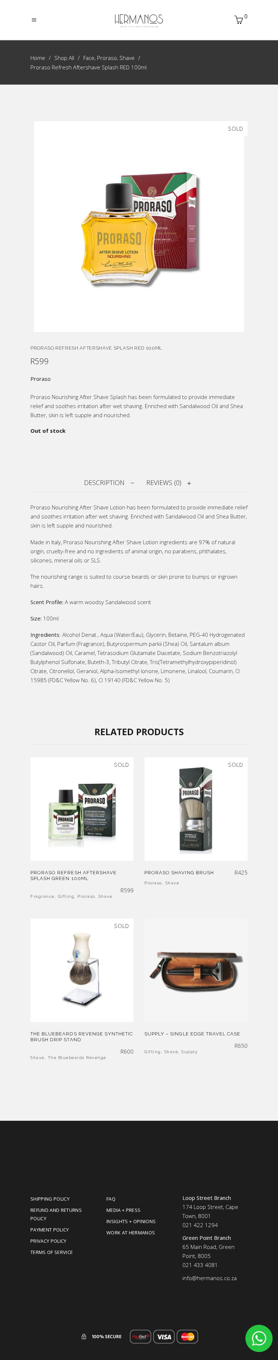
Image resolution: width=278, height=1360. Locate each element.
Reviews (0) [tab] (163, 482)
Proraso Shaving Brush (179, 872)
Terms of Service (51, 1252)
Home (37, 57)
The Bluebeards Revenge (77, 1057)
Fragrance (42, 896)
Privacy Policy (48, 1241)
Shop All (64, 57)
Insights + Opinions (131, 1221)
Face (88, 57)
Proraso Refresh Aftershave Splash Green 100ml (73, 875)
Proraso (107, 57)
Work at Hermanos (130, 1232)
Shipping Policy (50, 1199)
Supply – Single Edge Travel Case (192, 1034)
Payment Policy (49, 1229)
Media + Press (123, 1210)
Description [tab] (104, 482)
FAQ (110, 1199)
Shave (127, 57)
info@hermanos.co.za (209, 1278)
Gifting (66, 896)
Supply (189, 1052)
